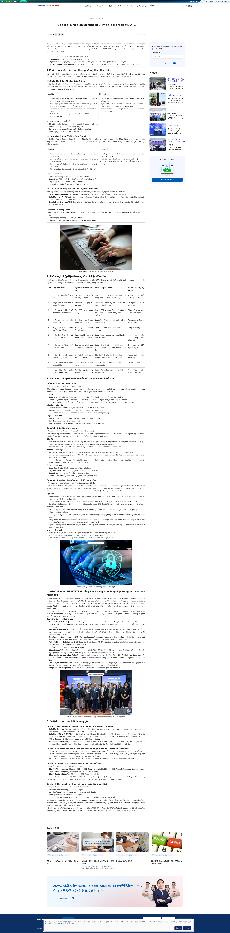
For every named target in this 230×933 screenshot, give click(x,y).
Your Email (156, 52)
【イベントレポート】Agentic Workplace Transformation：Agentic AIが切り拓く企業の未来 (175, 131)
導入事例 (153, 6)
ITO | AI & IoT (171, 95)
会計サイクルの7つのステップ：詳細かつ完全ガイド (62, 862)
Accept (187, 928)
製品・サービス (179, 81)
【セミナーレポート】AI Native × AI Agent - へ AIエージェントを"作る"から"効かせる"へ (176, 101)
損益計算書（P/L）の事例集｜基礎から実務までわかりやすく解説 (166, 862)
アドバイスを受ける (60, 898)
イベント (170, 81)
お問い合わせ (141, 6)
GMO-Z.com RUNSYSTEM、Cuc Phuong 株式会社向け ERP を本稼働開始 (174, 147)
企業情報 (88, 6)
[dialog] (118, 925)
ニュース (130, 6)
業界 (119, 6)
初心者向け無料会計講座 (124, 861)
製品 (110, 6)
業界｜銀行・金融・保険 (175, 79)
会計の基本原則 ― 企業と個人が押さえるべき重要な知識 (97, 862)
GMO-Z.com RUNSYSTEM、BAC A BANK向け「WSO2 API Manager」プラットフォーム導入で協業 (175, 86)
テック (179, 95)
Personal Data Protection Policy (64, 923)
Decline (178, 928)
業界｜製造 (171, 140)
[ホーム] (48, 5)
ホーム (92, 18)
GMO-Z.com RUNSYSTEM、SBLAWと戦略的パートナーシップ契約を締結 (176, 116)
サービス (100, 6)
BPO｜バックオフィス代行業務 (55, 855)
